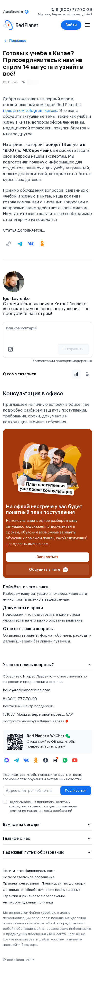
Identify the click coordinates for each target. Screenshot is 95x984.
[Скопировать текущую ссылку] (8, 243)
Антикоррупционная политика (28, 902)
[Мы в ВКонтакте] (26, 760)
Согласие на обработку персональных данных (41, 890)
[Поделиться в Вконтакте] (31, 243)
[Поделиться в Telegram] (19, 243)
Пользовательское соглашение (29, 877)
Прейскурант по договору (63, 883)
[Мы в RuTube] (55, 760)
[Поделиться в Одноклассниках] (42, 243)
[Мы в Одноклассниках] (35, 760)
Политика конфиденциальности (29, 871)
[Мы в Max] (6, 760)
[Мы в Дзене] (45, 760)
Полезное (17, 40)
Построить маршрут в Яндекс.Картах (33, 721)
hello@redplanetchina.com (26, 690)
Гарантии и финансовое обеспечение (34, 896)
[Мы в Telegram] (16, 760)
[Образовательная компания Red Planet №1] (20, 25)
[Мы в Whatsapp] (65, 760)
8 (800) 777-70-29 (74, 10)
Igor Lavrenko (16, 299)
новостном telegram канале (30, 111)
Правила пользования (21, 883)
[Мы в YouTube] (74, 760)
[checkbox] (5, 802)
